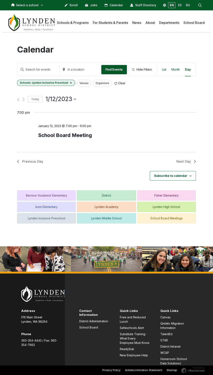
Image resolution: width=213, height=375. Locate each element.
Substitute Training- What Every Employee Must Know (134, 338)
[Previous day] (18, 99)
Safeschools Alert (132, 328)
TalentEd (166, 334)
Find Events (114, 69)
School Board (88, 327)
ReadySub (127, 349)
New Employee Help (134, 355)
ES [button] (180, 5)
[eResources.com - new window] (193, 369)
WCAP (164, 352)
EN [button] (172, 5)
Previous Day (32, 161)
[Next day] (23, 99)
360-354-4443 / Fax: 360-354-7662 (39, 343)
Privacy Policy (111, 370)
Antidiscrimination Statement (143, 370)
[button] (200, 5)
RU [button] (188, 5)
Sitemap (172, 370)
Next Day (183, 161)
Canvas (165, 317)
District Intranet (170, 346)
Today (35, 99)
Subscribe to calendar (170, 175)
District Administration (93, 321)
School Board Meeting (65, 135)
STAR (164, 340)
